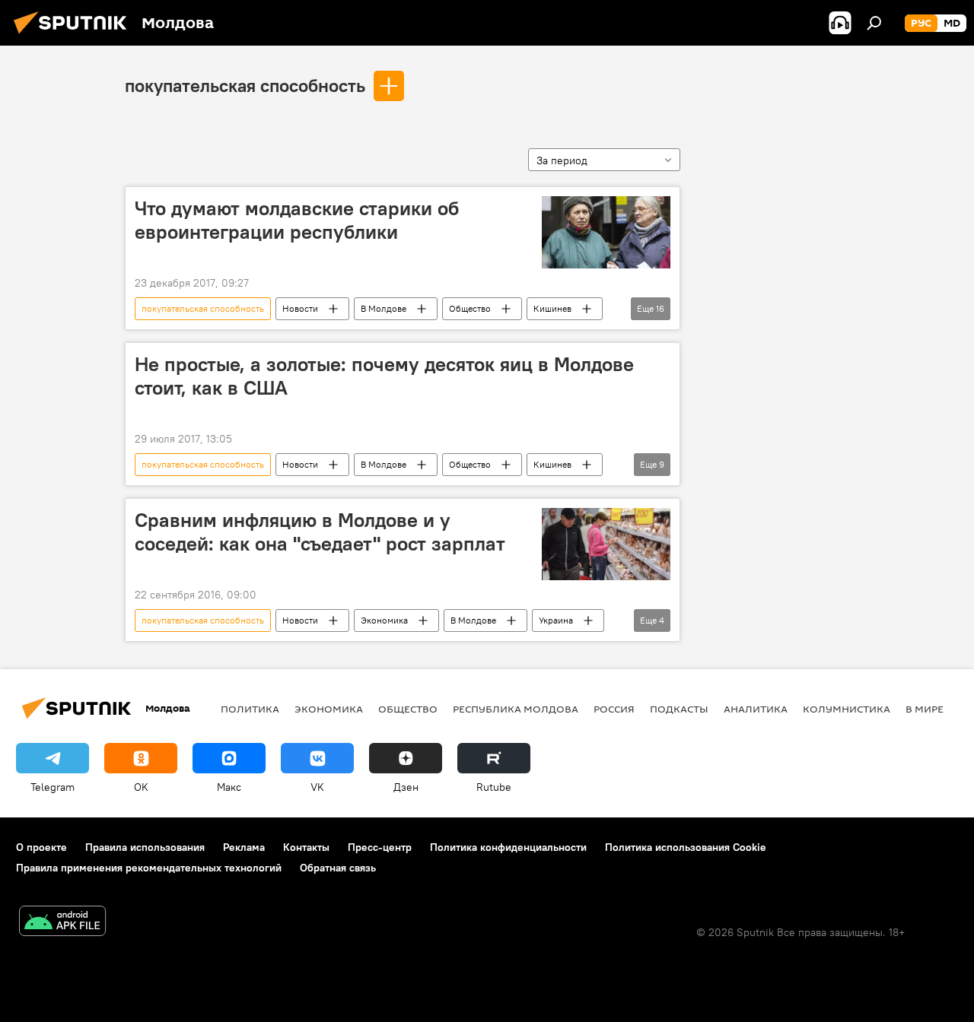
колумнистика (846, 709)
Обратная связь (338, 867)
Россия (614, 709)
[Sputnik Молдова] (75, 36)
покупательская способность (245, 85)
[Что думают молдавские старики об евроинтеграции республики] (606, 232)
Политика (250, 709)
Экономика (384, 620)
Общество (470, 308)
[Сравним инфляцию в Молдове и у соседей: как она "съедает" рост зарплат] (606, 544)
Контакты (306, 847)
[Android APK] (62, 923)
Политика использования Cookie (685, 847)
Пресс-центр (380, 847)
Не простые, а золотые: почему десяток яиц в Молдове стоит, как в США (384, 376)
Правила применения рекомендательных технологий (149, 867)
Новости (300, 308)
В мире (925, 709)
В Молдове (383, 308)
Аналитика (756, 709)
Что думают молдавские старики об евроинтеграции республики (297, 220)
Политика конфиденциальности (508, 847)
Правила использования (145, 847)
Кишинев (552, 308)
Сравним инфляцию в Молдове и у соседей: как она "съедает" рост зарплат (320, 532)
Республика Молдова (515, 709)
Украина (556, 620)
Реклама (244, 847)
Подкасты (679, 709)
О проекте (41, 847)
